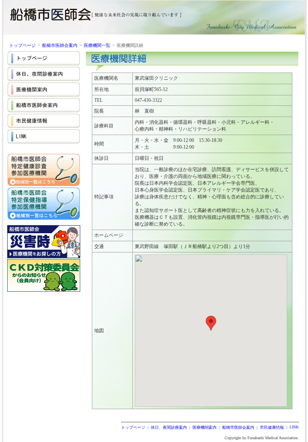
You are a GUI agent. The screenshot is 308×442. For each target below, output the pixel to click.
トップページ (22, 45)
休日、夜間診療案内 (169, 427)
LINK (294, 427)
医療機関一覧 (97, 45)
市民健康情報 (272, 427)
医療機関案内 (204, 427)
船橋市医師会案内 (59, 45)
